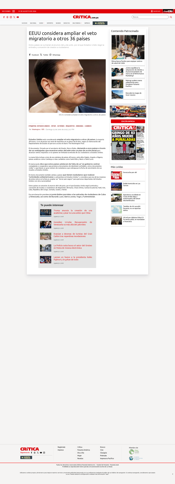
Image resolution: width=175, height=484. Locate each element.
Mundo (58, 23)
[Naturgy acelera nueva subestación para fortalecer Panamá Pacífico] (117, 84)
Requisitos (70, 126)
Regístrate (61, 447)
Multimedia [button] (77, 23)
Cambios (88, 126)
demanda (79, 126)
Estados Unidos (43, 126)
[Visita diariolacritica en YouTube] (41, 452)
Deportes (50, 23)
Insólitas (66, 23)
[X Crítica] (14, 17)
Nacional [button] (33, 23)
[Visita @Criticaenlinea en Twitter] (35, 452)
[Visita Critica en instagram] (44, 452)
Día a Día (80, 453)
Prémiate (103, 456)
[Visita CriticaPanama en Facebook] (32, 452)
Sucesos (24, 23)
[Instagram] (11, 17)
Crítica (79, 447)
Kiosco (102, 447)
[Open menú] (13, 11)
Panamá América (83, 450)
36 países (60, 126)
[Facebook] (4, 17)
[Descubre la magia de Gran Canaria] (117, 94)
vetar (53, 126)
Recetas (80, 458)
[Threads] (7, 17)
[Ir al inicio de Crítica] (86, 16)
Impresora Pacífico (107, 458)
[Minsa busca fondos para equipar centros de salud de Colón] (128, 47)
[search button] (171, 17)
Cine (101, 450)
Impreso (87, 23)
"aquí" (107, 474)
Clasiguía (103, 453)
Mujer (79, 456)
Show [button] (41, 23)
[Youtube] (17, 17)
